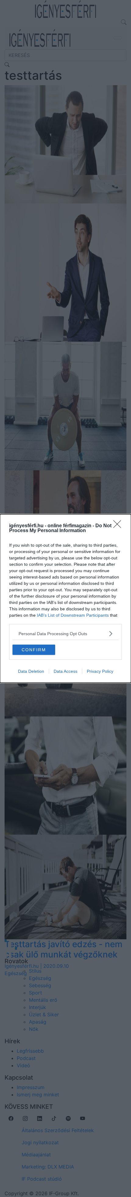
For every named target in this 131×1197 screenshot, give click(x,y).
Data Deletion (31, 671)
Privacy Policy (100, 671)
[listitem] (65, 633)
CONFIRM (34, 649)
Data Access (65, 671)
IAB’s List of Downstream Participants (73, 615)
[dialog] (65, 598)
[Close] (119, 526)
